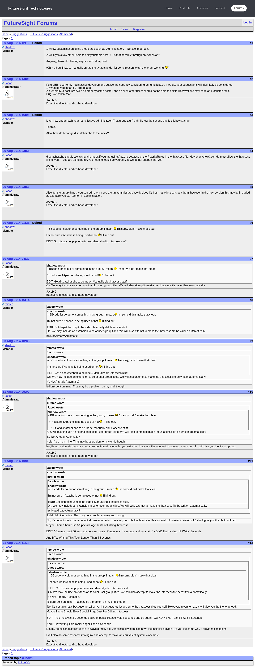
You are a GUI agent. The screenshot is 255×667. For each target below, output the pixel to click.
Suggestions (19, 34)
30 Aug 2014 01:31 (16, 222)
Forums (239, 8)
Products (184, 8)
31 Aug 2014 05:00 (16, 391)
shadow (10, 47)
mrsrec (9, 304)
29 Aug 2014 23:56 (16, 151)
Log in (247, 22)
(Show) (27, 658)
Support (220, 8)
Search (125, 29)
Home (168, 8)
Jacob (8, 83)
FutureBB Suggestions (44, 34)
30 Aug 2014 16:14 (16, 300)
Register (139, 29)
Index (114, 29)
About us (202, 8)
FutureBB (24, 662)
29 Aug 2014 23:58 (16, 187)
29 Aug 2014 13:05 (16, 79)
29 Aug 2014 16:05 (16, 115)
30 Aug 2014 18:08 (16, 341)
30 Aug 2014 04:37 (16, 258)
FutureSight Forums (30, 23)
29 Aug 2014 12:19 (16, 43)
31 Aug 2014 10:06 (16, 461)
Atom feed (65, 34)
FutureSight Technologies (30, 8)
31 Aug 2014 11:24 (16, 543)
